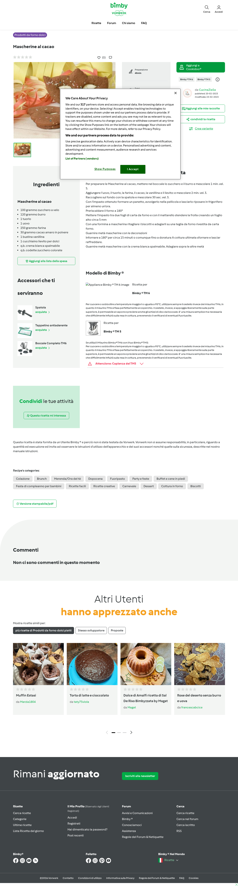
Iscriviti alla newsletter (140, 776)
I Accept (133, 169)
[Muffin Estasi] (38, 664)
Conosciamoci (132, 825)
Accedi (72, 817)
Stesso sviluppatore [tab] (91, 630)
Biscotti (195, 486)
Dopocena (95, 478)
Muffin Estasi (26, 695)
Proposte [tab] (117, 630)
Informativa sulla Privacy (120, 878)
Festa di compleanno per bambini (38, 486)
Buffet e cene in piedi (171, 478)
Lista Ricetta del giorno (28, 831)
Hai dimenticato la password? (87, 829)
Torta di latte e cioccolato (89, 695)
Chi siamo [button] (128, 23)
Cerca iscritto (185, 825)
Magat (132, 707)
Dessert (149, 486)
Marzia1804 (28, 702)
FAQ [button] (144, 23)
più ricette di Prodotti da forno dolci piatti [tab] (43, 630)
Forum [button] (111, 23)
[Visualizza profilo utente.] (187, 93)
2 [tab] (119, 732)
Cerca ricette (22, 813)
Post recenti (75, 835)
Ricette (18, 806)
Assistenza (129, 831)
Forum (126, 806)
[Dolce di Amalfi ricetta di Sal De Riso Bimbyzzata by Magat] (145, 664)
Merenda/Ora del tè (67, 478)
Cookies (193, 878)
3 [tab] (124, 732)
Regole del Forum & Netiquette (142, 837)
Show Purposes (105, 169)
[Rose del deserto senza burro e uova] (199, 664)
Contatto (68, 878)
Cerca (180, 806)
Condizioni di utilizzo (90, 878)
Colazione (23, 478)
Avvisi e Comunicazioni (137, 813)
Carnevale (129, 486)
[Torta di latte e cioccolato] (92, 664)
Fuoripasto (117, 478)
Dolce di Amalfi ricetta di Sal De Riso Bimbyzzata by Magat (145, 698)
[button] (206, 9)
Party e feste (140, 478)
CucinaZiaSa (207, 90)
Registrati (73, 823)
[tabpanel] (119, 689)
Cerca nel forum (187, 819)
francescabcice (191, 707)
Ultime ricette (22, 825)
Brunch (42, 478)
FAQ (181, 878)
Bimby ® (127, 819)
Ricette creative (104, 486)
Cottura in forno (172, 486)
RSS (179, 831)
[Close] (175, 93)
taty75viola (81, 702)
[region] (120, 134)
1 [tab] (113, 732)
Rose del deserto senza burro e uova (199, 698)
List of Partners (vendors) (82, 158)
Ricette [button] (96, 23)
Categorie (19, 819)
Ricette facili (77, 486)
